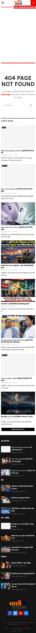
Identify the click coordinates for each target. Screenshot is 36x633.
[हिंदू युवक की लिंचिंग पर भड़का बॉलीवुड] (5, 565)
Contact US (7, 628)
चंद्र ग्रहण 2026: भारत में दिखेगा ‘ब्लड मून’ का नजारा (17, 417)
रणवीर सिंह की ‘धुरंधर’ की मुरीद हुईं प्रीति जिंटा (23, 573)
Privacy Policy (27, 628)
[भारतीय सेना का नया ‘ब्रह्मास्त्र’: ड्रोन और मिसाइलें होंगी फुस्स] (18, 252)
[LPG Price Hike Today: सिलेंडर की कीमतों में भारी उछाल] (18, 364)
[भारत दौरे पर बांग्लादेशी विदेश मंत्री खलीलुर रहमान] (18, 290)
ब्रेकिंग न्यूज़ (4, 165)
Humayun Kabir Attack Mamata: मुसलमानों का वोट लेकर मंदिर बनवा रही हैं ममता (17, 341)
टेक (3, 204)
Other (3, 127)
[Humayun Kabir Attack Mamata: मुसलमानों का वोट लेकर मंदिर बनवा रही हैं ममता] (18, 326)
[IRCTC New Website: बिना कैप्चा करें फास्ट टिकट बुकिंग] (18, 175)
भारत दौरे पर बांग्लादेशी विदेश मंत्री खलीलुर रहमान (15, 304)
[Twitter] (15, 613)
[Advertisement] (18, 31)
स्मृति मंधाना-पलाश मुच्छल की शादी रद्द (21, 498)
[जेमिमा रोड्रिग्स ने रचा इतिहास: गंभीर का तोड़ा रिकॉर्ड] (5, 510)
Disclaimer (14, 631)
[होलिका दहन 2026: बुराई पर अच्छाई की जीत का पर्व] (5, 537)
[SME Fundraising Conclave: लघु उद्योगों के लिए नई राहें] (18, 137)
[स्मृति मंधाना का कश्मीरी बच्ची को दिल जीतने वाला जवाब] (5, 488)
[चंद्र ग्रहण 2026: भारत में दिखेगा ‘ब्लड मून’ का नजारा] (18, 403)
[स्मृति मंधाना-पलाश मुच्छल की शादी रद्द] (5, 500)
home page (5, 94)
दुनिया (3, 280)
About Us (21, 631)
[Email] (26, 613)
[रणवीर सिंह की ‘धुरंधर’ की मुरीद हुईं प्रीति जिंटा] (5, 575)
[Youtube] (20, 613)
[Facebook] (10, 613)
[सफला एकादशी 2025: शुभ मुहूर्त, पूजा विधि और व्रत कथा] (5, 549)
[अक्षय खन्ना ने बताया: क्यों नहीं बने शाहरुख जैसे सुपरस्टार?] (5, 586)
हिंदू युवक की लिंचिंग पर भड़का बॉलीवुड (21, 563)
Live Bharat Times (23, 624)
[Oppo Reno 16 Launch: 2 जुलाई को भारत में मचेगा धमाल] (18, 213)
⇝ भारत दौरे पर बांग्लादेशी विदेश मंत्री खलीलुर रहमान (18, 7)
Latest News (7, 121)
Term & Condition (16, 628)
